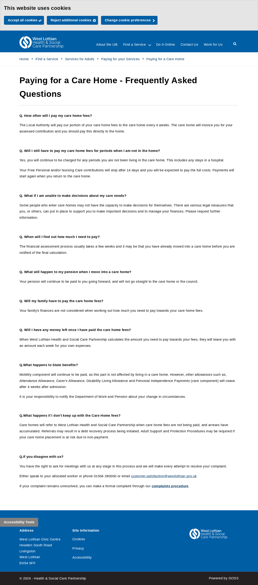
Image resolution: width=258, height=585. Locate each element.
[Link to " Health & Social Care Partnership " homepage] (41, 42)
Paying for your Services (120, 59)
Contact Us (189, 44)
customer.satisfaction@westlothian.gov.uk (164, 476)
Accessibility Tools (19, 522)
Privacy (78, 548)
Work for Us (213, 44)
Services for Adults (79, 59)
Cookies (78, 539)
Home (24, 59)
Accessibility (82, 557)
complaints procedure (170, 486)
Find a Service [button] (134, 44)
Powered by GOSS (224, 578)
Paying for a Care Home (165, 59)
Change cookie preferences (128, 20)
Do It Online (165, 44)
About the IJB (106, 44)
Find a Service (47, 59)
